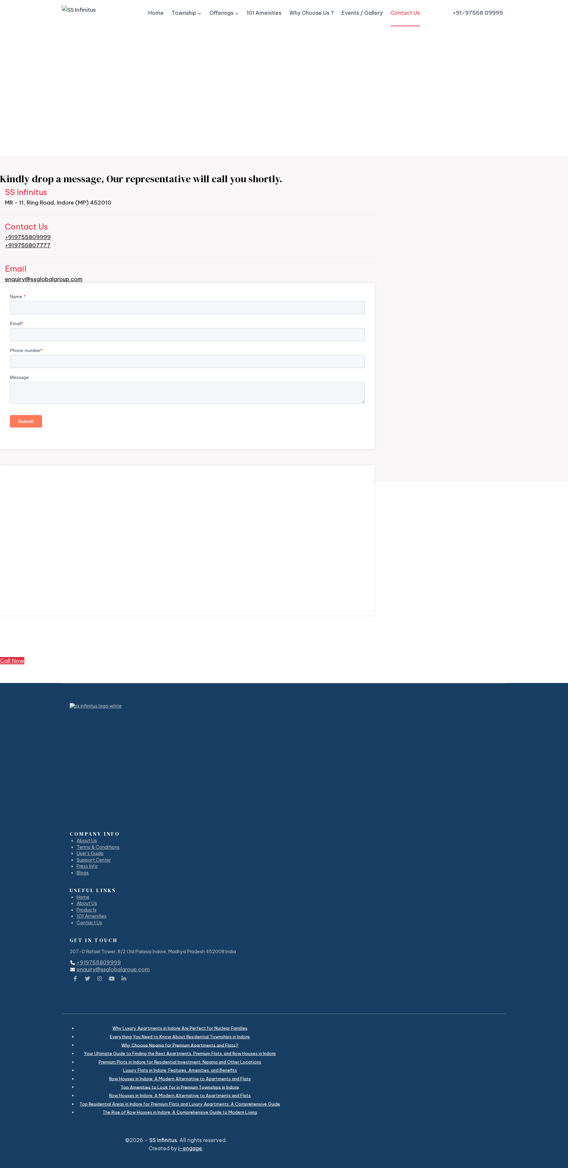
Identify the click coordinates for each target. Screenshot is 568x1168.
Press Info (87, 866)
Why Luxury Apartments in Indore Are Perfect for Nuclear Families (180, 1028)
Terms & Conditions (98, 847)
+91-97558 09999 (478, 12)
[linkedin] (124, 978)
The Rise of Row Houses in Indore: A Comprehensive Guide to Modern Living (180, 1112)
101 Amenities (264, 13)
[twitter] (87, 978)
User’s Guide (90, 853)
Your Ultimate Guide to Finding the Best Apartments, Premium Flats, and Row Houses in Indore (180, 1053)
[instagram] (100, 978)
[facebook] (75, 978)
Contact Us (405, 13)
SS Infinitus (163, 1140)
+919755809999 (28, 237)
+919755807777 (28, 245)
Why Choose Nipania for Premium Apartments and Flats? (179, 1044)
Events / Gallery (362, 13)
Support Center (94, 860)
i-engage (190, 1148)
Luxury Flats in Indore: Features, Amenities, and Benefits (180, 1070)
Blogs (83, 873)
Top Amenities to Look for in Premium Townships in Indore (180, 1087)
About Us (87, 841)
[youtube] (112, 978)
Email (15, 269)
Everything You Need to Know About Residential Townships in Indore (180, 1036)
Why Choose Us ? (311, 13)
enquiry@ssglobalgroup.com (44, 279)
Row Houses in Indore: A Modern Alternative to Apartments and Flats (180, 1078)
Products (87, 910)
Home (156, 13)
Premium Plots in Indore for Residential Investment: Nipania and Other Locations (180, 1062)
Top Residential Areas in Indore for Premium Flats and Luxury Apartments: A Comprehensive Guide (180, 1104)
